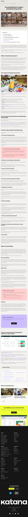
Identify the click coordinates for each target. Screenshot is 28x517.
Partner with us (3, 476)
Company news (16, 461)
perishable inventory (7, 123)
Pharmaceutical (16, 440)
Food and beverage (16, 436)
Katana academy (3, 459)
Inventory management (4, 435)
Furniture (15, 437)
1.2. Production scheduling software (20, 372)
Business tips (2, 470)
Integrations (16, 446)
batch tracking (17, 355)
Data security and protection (17, 460)
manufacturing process (4, 181)
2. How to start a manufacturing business (8, 376)
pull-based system (17, 164)
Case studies (2, 469)
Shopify (15, 447)
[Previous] (2, 401)
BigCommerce (15, 448)
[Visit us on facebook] (13, 514)
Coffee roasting (16, 435)
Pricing (2, 434)
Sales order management (4, 439)
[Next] (4, 401)
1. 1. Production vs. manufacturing (8, 372)
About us (15, 459)
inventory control (6, 173)
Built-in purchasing (3, 437)
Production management (4, 436)
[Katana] (2, 1)
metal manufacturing (7, 124)
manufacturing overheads (17, 104)
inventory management (5, 105)
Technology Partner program (4, 477)
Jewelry (15, 439)
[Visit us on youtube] (15, 514)
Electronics (15, 438)
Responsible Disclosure (14, 510)
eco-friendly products (17, 227)
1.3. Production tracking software (7, 374)
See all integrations (16, 453)
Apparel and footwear (16, 434)
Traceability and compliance (4, 447)
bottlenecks (15, 100)
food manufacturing (16, 123)
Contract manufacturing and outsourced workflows (6, 454)
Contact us (2, 466)
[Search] (25, 1)
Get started (11, 488)
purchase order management (11, 355)
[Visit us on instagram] (18, 514)
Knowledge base (3, 461)
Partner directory (3, 478)
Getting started (3, 460)
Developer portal (16, 469)
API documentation (16, 470)
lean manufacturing (10, 64)
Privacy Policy (14, 509)
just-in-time (14, 165)
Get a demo (14, 323)
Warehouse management (4, 440)
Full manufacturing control (4, 448)
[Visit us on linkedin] (10, 514)
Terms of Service (14, 508)
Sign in (17, 488)
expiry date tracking (23, 355)
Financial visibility (3, 438)
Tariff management (3, 453)
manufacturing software (9, 352)
